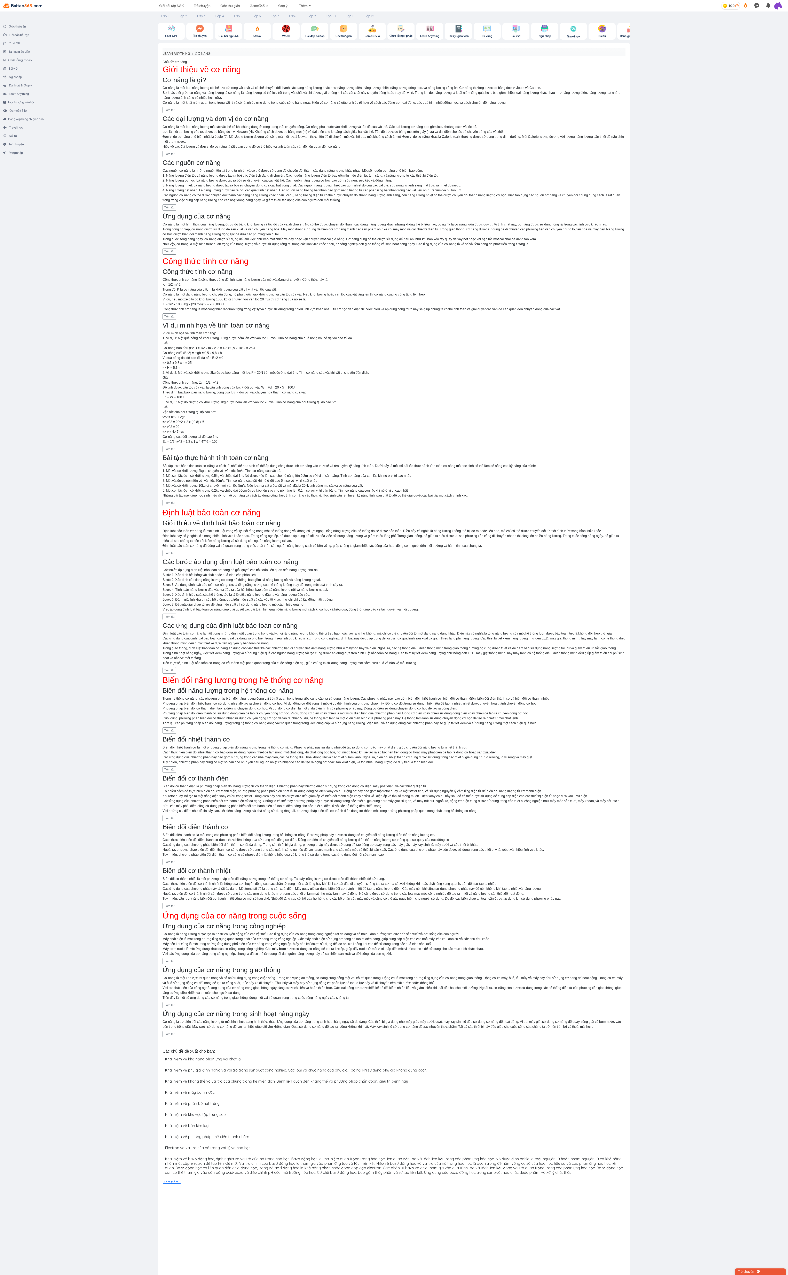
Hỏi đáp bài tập (19, 35)
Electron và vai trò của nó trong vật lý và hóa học (208, 1147)
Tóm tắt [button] (169, 110)
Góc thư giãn (230, 5)
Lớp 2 (183, 16)
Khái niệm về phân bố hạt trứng (192, 1103)
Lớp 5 (238, 16)
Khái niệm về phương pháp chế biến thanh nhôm (207, 1136)
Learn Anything (19, 93)
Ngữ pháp (15, 77)
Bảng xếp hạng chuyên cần (26, 119)
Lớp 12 (369, 16)
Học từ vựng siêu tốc (21, 102)
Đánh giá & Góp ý (20, 85)
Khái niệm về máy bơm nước (190, 1092)
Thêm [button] (303, 5)
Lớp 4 (219, 16)
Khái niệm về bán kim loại (187, 1125)
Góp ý (282, 5)
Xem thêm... (172, 1182)
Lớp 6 (256, 16)
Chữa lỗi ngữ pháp (20, 60)
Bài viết (13, 68)
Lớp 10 (331, 16)
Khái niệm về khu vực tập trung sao (195, 1114)
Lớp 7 (275, 16)
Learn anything (176, 53)
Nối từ (13, 136)
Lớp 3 (201, 16)
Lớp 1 (165, 16)
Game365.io (259, 5)
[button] (780, 6)
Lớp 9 (311, 16)
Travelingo (16, 127)
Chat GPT (15, 43)
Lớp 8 (293, 16)
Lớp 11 (350, 16)
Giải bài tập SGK (171, 5)
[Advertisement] (709, 51)
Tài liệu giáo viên (19, 51)
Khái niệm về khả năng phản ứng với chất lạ (203, 1059)
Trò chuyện (202, 5)
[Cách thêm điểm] (737, 5)
